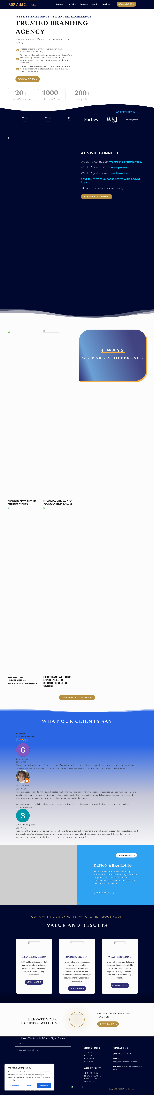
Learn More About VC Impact (76, 697)
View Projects (103, 895)
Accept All (44, 1086)
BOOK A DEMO (26, 79)
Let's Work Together (95, 196)
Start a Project (125, 857)
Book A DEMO (125, 4)
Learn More (33, 982)
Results (95, 4)
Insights (72, 4)
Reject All (29, 1086)
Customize (14, 1086)
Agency (59, 4)
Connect (84, 4)
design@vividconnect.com (125, 1062)
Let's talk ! (107, 1024)
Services (106, 4)
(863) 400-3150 (124, 1054)
